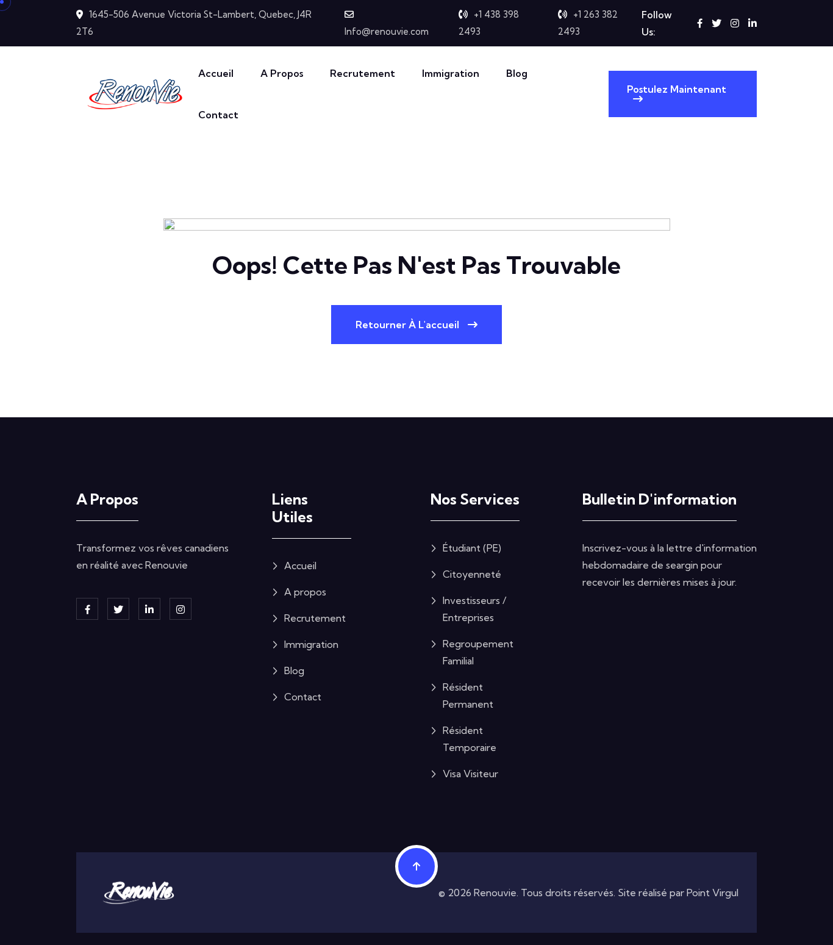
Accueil (216, 73)
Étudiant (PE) (472, 548)
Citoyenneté (472, 574)
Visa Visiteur (470, 773)
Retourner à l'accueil (409, 324)
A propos (281, 73)
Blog (516, 73)
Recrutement (362, 73)
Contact (218, 115)
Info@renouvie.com (387, 31)
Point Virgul (712, 892)
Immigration (450, 73)
